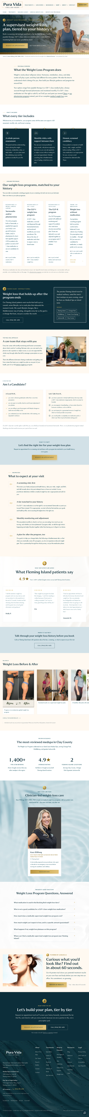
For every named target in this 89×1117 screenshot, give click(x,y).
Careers (37, 1069)
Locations (39, 5)
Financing (69, 1069)
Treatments (29, 5)
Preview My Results (56, 985)
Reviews (69, 1062)
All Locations (7, 1089)
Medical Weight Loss (36, 12)
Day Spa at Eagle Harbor (10, 1080)
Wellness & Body (23, 12)
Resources (49, 5)
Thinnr (65, 93)
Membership (70, 1066)
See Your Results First (38, 46)
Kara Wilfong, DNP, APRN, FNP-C (16, 56)
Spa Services (49, 1075)
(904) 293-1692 (19, 1089)
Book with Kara (44, 872)
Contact (72, 5)
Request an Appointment (15, 46)
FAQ (68, 1073)
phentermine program (35, 272)
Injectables (49, 1052)
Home (4, 12)
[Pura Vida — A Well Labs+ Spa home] (12, 5)
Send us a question (48, 1033)
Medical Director (51, 56)
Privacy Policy (82, 1052)
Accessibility (81, 1062)
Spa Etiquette (82, 1066)
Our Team (38, 1058)
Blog (68, 1052)
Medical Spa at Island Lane (11, 1071)
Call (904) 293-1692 (13, 320)
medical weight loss (57, 96)
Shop (57, 5)
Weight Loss (60, 1074)
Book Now (83, 5)
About (64, 5)
